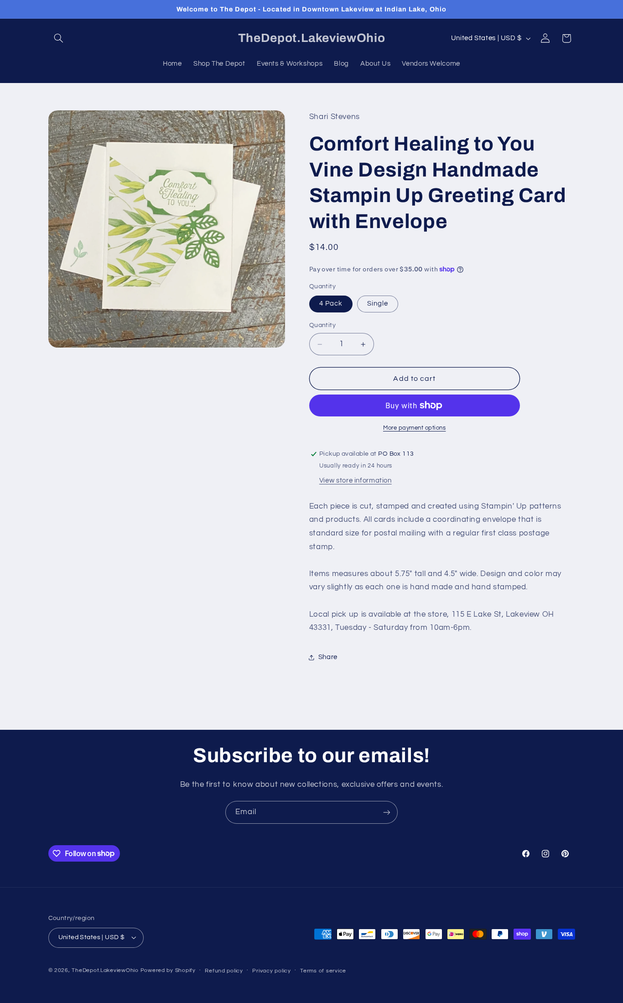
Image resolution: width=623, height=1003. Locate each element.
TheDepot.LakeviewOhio (105, 970)
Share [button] (327, 657)
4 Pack (331, 304)
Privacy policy (271, 970)
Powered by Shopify (168, 970)
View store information (355, 480)
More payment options (414, 428)
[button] (58, 38)
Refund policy (224, 970)
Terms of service (323, 970)
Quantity (322, 325)
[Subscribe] (386, 812)
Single (377, 304)
